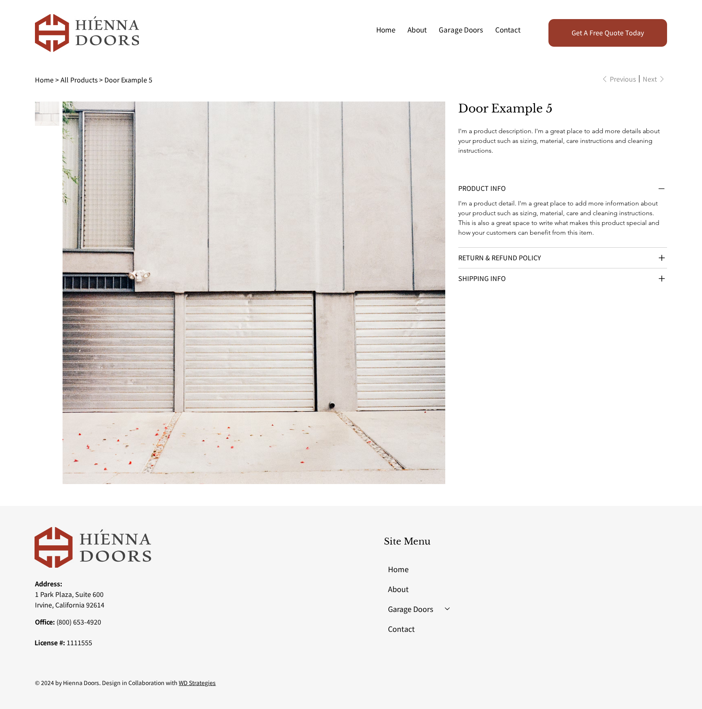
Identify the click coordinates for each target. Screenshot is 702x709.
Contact (401, 628)
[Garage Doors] (448, 609)
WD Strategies (197, 683)
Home (398, 569)
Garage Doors (410, 608)
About (398, 589)
